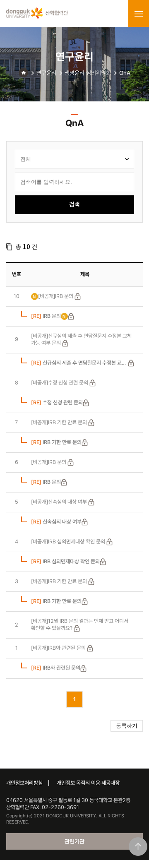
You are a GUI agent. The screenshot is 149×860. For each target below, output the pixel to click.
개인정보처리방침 (24, 783)
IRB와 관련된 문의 (55, 668)
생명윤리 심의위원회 (88, 73)
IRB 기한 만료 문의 (56, 442)
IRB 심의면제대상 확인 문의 (65, 561)
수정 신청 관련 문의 (57, 402)
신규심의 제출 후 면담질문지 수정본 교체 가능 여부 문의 (78, 363)
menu (139, 14)
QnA (124, 73)
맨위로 (138, 846)
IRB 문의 (46, 316)
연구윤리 (46, 73)
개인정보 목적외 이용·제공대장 (88, 783)
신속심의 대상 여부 (56, 522)
